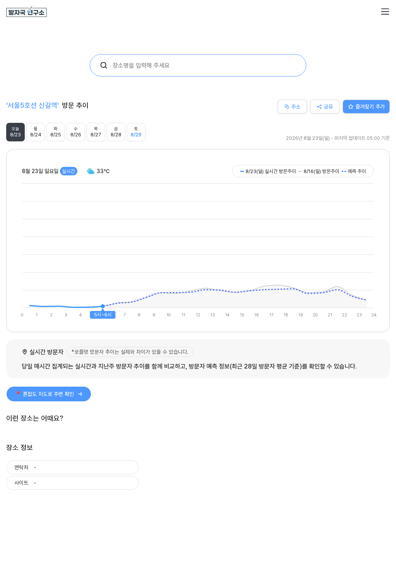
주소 (295, 106)
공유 (328, 106)
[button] (385, 11)
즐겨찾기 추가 (370, 106)
